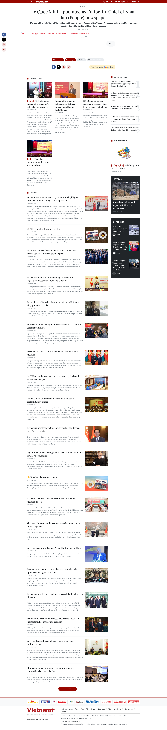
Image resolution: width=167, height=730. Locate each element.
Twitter (4, 40)
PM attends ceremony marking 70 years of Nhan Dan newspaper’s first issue (95, 103)
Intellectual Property (67, 709)
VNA (109, 709)
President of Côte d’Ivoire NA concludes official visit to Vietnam (53, 353)
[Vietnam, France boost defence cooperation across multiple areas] (96, 647)
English (111, 2)
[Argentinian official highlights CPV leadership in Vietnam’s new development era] (96, 458)
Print (4, 45)
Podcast (120, 222)
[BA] (133, 702)
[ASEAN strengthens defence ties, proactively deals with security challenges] (96, 382)
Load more (67, 689)
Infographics (120, 140)
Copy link (4, 50)
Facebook (4, 34)
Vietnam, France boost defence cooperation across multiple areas (51, 642)
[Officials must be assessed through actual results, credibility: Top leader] (96, 404)
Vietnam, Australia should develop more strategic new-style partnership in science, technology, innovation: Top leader (125, 96)
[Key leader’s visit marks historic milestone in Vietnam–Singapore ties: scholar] (96, 308)
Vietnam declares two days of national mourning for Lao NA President (124, 107)
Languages (101, 709)
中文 (128, 1)
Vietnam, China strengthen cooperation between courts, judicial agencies (54, 525)
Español (123, 2)
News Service (117, 709)
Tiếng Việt (105, 2)
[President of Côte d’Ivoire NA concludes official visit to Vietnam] (96, 357)
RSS (87, 709)
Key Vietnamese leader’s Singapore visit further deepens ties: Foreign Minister (53, 429)
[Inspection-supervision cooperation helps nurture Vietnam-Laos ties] (96, 504)
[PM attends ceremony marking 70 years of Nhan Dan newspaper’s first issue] (95, 90)
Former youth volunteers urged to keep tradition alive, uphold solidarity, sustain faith (53, 571)
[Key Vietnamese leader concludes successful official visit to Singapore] (96, 600)
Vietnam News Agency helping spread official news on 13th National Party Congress (65, 105)
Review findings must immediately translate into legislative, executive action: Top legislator (50, 279)
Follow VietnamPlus (97, 67)
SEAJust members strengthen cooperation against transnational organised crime (51, 669)
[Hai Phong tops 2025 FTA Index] (125, 153)
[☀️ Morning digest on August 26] (96, 483)
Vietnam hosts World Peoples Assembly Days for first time (54, 547)
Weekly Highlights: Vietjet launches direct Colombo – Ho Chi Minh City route (119, 245)
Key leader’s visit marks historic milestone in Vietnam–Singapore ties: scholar (53, 304)
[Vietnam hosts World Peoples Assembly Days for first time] (96, 554)
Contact (63, 711)
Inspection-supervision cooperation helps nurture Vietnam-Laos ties (51, 500)
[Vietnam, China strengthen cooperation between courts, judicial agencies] (96, 529)
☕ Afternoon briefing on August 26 (43, 228)
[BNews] (71, 702)
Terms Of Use (79, 709)
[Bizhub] (79, 702)
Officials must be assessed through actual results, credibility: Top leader (50, 400)
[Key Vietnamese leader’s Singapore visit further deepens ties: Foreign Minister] (96, 434)
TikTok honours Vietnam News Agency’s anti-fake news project (38, 103)
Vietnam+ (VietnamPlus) (42, 1)
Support (93, 709)
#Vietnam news (58, 60)
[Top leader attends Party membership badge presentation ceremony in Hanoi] (96, 330)
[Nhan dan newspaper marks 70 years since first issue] (39, 148)
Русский (133, 1)
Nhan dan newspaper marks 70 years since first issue (39, 162)
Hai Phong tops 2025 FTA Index (125, 167)
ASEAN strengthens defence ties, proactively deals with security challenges (53, 378)
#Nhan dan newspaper (95, 60)
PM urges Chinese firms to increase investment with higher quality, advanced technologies (52, 252)
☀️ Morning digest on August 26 (42, 477)
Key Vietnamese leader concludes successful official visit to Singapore (55, 595)
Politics (83, 6)
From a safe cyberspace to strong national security (119, 228)
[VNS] (92, 702)
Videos (118, 179)
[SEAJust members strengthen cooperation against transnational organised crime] (96, 674)
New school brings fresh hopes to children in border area (123, 205)
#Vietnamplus (70, 60)
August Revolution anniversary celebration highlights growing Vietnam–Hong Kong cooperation (52, 199)
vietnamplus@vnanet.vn (72, 721)
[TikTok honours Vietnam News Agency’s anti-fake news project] (39, 90)
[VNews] (54, 702)
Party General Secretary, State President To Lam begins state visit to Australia (125, 129)
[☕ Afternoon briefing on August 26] (96, 235)
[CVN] (106, 702)
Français (117, 2)
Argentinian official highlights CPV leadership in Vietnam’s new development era (55, 454)
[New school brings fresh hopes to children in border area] (125, 191)
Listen (118, 235)
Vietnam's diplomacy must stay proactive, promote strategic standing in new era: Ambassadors (125, 119)
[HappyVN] (33, 702)
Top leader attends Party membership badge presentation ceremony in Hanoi (54, 326)
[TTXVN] (45, 702)
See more (34, 193)
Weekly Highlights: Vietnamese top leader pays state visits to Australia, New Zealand (119, 265)
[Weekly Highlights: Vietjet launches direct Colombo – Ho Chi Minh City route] (134, 246)
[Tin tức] (62, 702)
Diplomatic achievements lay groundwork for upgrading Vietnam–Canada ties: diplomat (124, 83)
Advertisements (128, 709)
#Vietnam (81, 60)
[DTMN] (120, 702)
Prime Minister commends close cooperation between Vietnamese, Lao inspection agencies (53, 620)
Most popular (120, 77)
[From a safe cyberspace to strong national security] (134, 230)
